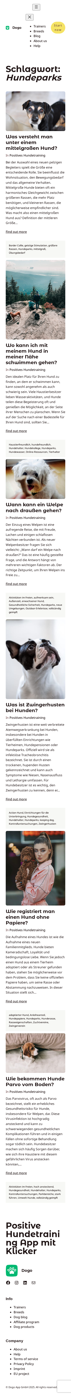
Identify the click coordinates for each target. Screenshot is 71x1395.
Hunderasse (48, 1018)
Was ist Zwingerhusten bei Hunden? (35, 707)
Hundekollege (32, 448)
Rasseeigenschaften (20, 1022)
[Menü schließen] (30, 17)
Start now (58, 27)
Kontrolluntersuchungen (23, 823)
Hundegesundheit (37, 816)
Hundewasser (17, 452)
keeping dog (47, 820)
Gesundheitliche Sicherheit (24, 605)
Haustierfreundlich (19, 444)
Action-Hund (16, 812)
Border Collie (16, 245)
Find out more (16, 232)
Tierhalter (54, 452)
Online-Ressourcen (37, 452)
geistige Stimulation (35, 245)
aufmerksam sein (43, 597)
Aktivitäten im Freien (21, 597)
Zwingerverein (17, 1026)
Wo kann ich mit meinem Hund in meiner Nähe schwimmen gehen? (31, 354)
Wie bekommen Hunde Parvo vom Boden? (35, 1081)
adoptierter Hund (19, 1015)
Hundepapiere (17, 1018)
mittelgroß (40, 249)
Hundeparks (25, 249)
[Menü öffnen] (36, 7)
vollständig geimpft (47, 1197)
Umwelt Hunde (26, 1197)
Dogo (16, 28)
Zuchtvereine (40, 1022)
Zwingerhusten (47, 823)
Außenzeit (15, 601)
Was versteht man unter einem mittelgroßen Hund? (31, 142)
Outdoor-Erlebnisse (37, 608)
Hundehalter (16, 448)
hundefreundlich (41, 444)
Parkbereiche (46, 1194)
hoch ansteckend (43, 1186)
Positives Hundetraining (27, 155)
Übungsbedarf (17, 252)
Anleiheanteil (37, 1015)
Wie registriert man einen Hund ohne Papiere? (30, 917)
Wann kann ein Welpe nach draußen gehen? (34, 507)
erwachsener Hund (33, 601)
